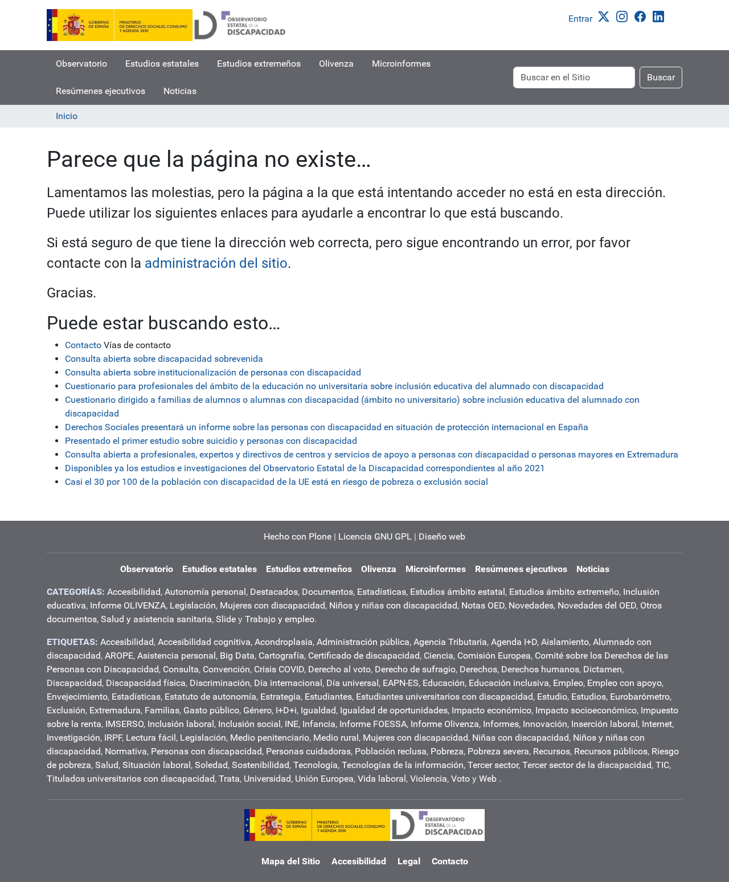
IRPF (113, 737)
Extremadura (115, 710)
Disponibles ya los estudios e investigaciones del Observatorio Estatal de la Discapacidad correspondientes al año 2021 (305, 468)
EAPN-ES (401, 682)
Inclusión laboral (181, 723)
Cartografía (281, 655)
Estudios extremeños (259, 63)
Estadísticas (381, 591)
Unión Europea (324, 778)
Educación (444, 682)
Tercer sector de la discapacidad (587, 765)
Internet (657, 723)
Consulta (181, 669)
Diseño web (442, 536)
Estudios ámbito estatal (457, 591)
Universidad (267, 778)
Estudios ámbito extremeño (564, 591)
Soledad (211, 765)
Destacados (274, 591)
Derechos (478, 669)
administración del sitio (216, 263)
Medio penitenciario (269, 737)
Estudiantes (328, 696)
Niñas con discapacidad (520, 737)
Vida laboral (382, 778)
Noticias (179, 90)
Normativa (126, 751)
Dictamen (602, 669)
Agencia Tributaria (450, 641)
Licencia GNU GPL (375, 536)
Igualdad (318, 710)
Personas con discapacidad (206, 751)
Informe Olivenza (445, 723)
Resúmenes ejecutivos (100, 90)
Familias (162, 710)
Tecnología (315, 765)
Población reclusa (391, 751)
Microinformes (401, 63)
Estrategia (280, 696)
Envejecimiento (77, 696)
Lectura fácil (151, 737)
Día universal (352, 682)
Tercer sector (493, 765)
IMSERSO (124, 723)
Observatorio (81, 63)
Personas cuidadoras (308, 751)
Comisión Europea (494, 655)
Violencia (428, 778)
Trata (229, 778)
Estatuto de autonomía (210, 696)
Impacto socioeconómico (586, 710)
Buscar (661, 77)
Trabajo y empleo (279, 619)
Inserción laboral (604, 723)
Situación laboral (156, 765)
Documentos (327, 591)
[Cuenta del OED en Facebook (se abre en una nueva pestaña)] (642, 15)
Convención (226, 669)
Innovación (545, 723)
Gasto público (211, 710)
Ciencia (438, 655)
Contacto (83, 345)
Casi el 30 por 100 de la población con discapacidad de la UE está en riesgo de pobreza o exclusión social (276, 481)
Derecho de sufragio (415, 669)
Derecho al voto (339, 669)
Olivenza (336, 63)
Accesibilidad (134, 591)
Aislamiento (565, 641)
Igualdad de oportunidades (394, 710)
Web (488, 778)
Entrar (580, 18)
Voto (460, 778)
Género (257, 710)
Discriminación (220, 682)
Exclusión (66, 710)
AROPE (119, 655)
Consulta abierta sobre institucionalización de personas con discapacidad (213, 372)
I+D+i (286, 710)
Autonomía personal (205, 591)
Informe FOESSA (373, 723)
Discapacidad (74, 682)
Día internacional (288, 682)
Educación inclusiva (509, 682)
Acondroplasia (284, 641)
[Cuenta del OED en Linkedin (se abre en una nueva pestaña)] (661, 15)
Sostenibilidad (260, 765)
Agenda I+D (514, 641)
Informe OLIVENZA (128, 605)
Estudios (588, 696)
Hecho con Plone (297, 536)
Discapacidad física (146, 682)
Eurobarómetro (640, 696)
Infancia (318, 723)
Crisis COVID (279, 669)
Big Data (237, 655)
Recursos (551, 751)
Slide (226, 619)
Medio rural (336, 737)
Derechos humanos (540, 669)
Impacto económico (491, 710)
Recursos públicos (611, 751)
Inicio (66, 116)
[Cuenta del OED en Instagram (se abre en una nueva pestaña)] (624, 15)
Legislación (193, 605)
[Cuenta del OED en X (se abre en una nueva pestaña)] (606, 15)
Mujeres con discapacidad (272, 605)
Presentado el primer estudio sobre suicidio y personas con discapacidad (211, 440)
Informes (501, 723)
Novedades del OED (597, 605)
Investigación (73, 737)
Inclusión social (249, 723)
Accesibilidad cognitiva (204, 641)
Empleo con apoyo (624, 682)
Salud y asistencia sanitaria (156, 619)
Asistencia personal (176, 655)
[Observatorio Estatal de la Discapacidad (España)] (167, 25)
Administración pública (363, 641)
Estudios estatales (162, 63)
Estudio (552, 696)
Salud (106, 765)
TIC (662, 765)
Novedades (531, 605)
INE (291, 723)
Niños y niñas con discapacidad (393, 605)
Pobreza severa (498, 751)
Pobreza (447, 751)
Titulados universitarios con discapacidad (131, 778)
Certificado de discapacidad (364, 655)
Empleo (568, 682)
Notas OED (483, 605)
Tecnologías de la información (403, 765)
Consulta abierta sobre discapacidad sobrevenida (164, 358)
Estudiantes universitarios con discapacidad (444, 696)
